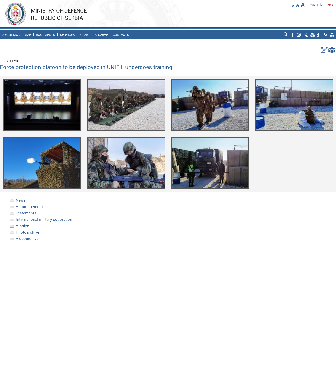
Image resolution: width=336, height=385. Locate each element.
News (21, 200)
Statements (26, 213)
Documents (45, 34)
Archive (101, 34)
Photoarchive (27, 232)
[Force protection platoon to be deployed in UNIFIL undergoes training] (42, 104)
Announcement (29, 206)
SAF (28, 34)
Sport (85, 34)
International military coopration (44, 219)
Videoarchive (27, 238)
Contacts (121, 34)
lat (321, 5)
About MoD (11, 34)
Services (67, 34)
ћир (312, 5)
